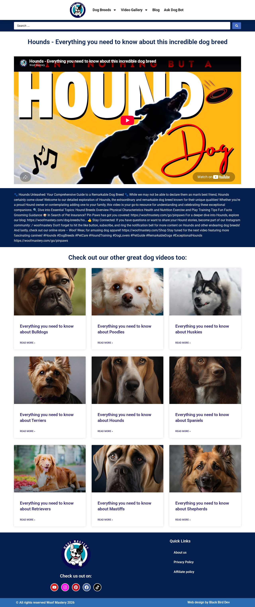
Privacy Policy (184, 562)
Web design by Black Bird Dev (208, 602)
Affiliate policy (184, 572)
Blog (156, 10)
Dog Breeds (102, 10)
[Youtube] (54, 587)
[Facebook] (87, 587)
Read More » (27, 342)
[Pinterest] (76, 587)
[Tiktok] (97, 587)
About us (180, 552)
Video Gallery (131, 10)
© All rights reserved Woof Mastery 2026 (45, 602)
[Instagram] (65, 587)
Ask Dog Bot (173, 10)
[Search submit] (236, 25)
